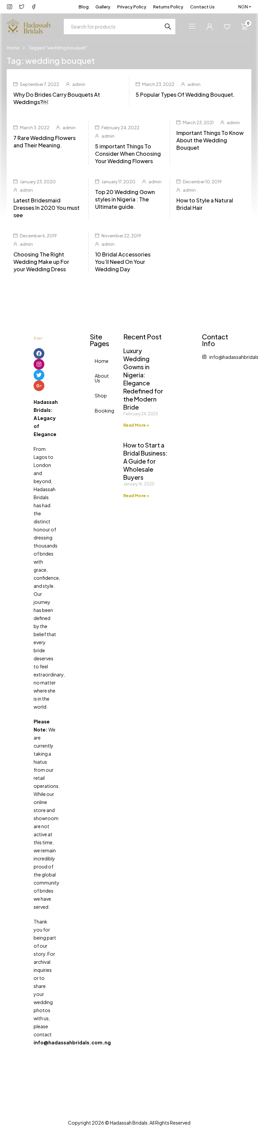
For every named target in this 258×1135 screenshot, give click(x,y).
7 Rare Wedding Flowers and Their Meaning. (44, 141)
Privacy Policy (131, 6)
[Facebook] (39, 353)
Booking (97, 411)
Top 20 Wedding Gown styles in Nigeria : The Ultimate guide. (125, 199)
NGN (243, 6)
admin (78, 84)
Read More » (136, 425)
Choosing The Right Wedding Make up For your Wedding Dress (41, 262)
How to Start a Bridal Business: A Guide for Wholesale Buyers (145, 461)
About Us (97, 378)
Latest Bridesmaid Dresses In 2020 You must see (46, 208)
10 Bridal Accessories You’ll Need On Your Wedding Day (122, 262)
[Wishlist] (227, 26)
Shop (97, 395)
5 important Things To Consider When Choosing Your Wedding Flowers (128, 153)
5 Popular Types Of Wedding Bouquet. (185, 94)
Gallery (103, 6)
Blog (84, 6)
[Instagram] (39, 364)
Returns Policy (168, 6)
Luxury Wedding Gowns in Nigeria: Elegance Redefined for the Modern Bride (143, 379)
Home (13, 47)
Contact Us (202, 6)
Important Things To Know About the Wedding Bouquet (210, 140)
